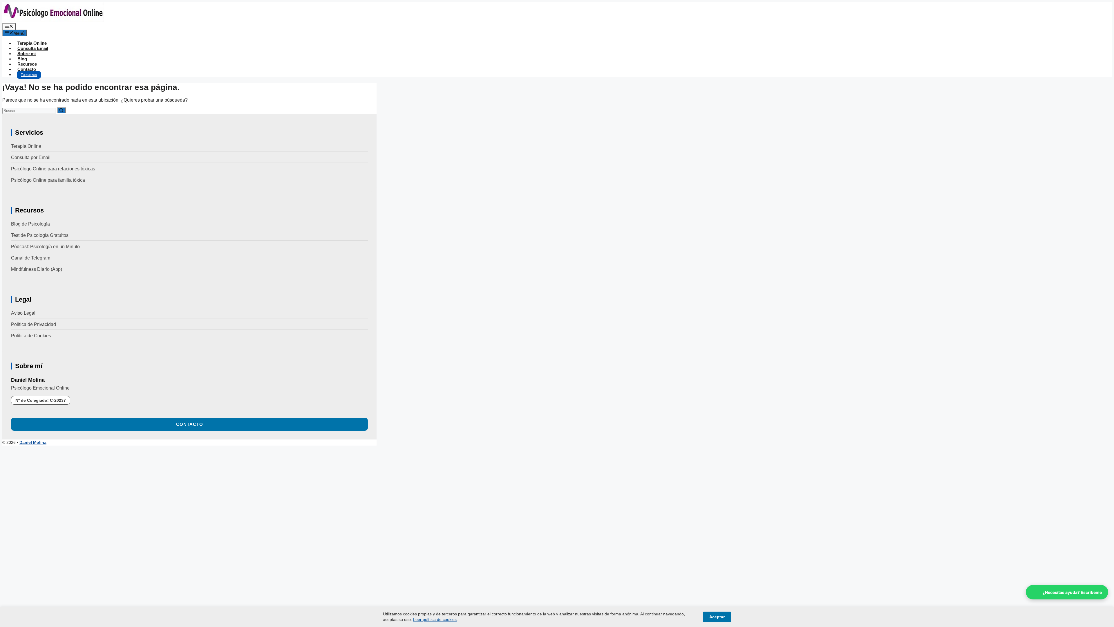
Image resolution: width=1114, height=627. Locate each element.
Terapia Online (32, 43)
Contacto (26, 69)
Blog (22, 58)
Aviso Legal (23, 313)
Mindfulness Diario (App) (36, 269)
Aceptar (717, 617)
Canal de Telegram (30, 257)
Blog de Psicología (30, 223)
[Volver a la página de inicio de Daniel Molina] (53, 20)
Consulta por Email (30, 157)
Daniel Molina (32, 442)
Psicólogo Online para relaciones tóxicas (53, 168)
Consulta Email (32, 48)
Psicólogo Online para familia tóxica (48, 180)
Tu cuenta (29, 75)
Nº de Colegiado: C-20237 (40, 400)
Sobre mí (26, 53)
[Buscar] (61, 110)
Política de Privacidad (33, 324)
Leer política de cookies (435, 619)
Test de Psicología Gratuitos (39, 235)
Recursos (27, 64)
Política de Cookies (31, 335)
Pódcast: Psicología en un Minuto (45, 246)
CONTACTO (189, 424)
